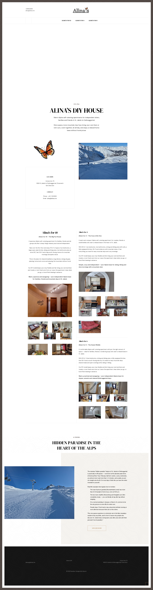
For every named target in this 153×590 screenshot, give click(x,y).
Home (29, 18)
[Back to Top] (147, 584)
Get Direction (50, 185)
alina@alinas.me (30, 10)
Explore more (97, 528)
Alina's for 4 (80, 20)
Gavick (85, 571)
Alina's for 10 (66, 20)
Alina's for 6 (93, 20)
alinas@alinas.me (30, 562)
